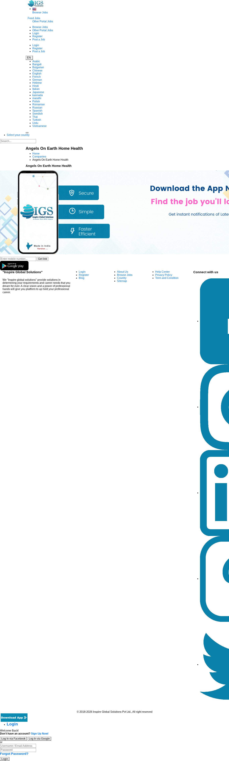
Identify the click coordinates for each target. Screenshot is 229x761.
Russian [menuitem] (37, 107)
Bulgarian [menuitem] (38, 67)
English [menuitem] (36, 73)
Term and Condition (167, 278)
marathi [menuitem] (36, 98)
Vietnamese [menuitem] (39, 126)
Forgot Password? (14, 753)
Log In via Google (39, 738)
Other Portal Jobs (42, 21)
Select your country (18, 134)
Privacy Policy (163, 275)
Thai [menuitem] (35, 116)
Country (121, 278)
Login (35, 33)
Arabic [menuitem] (36, 61)
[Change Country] (34, 8)
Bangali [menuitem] (37, 64)
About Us (122, 271)
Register (37, 36)
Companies (39, 156)
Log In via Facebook (13, 738)
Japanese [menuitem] (38, 92)
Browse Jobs (40, 12)
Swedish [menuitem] (37, 113)
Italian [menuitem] (36, 89)
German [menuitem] (37, 79)
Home (36, 153)
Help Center (162, 271)
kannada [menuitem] (37, 95)
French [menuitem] (36, 76)
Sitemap (122, 281)
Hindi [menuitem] (35, 86)
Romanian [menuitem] (38, 104)
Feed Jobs (34, 18)
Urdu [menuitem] (35, 123)
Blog (81, 278)
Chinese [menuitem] (37, 70)
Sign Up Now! (39, 733)
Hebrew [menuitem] (37, 82)
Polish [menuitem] (36, 101)
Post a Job (38, 39)
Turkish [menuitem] (36, 119)
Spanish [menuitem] (37, 110)
